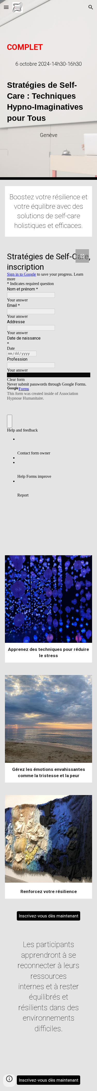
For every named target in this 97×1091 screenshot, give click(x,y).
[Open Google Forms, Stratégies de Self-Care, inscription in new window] (82, 256)
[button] (6, 7)
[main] (48, 47)
